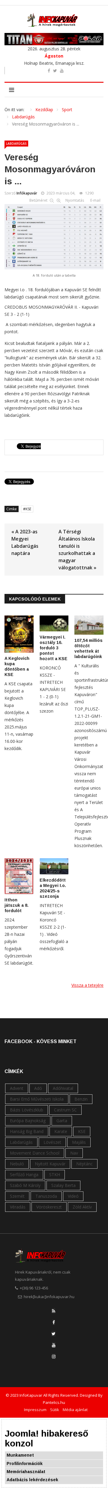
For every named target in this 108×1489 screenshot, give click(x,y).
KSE (28, 509)
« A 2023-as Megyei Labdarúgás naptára (24, 542)
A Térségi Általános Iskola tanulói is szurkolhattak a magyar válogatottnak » (77, 549)
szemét (17, 1196)
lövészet (52, 1142)
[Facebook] (53, 1322)
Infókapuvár (26, 193)
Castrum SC (65, 1110)
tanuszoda (46, 1196)
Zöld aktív (82, 1207)
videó (73, 1196)
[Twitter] (54, 1333)
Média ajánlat (75, 1409)
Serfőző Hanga (24, 1174)
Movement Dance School (34, 1153)
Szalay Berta (63, 1185)
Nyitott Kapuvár (50, 1164)
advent (16, 1088)
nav (74, 1153)
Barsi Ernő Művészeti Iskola (37, 1099)
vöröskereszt (49, 1207)
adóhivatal (63, 1088)
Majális (79, 1142)
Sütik (54, 1409)
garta (61, 1120)
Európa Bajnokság (28, 1120)
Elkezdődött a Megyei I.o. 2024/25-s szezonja (53, 888)
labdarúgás (21, 1142)
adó (38, 1088)
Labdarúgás (16, 143)
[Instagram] (54, 1356)
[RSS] (53, 1311)
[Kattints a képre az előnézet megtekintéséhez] (54, 235)
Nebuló (17, 1164)
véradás (18, 1207)
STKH (54, 1174)
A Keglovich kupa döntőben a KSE (16, 666)
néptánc (84, 1164)
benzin (81, 1099)
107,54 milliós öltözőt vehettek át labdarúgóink (88, 648)
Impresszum (35, 1409)
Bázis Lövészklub (26, 1110)
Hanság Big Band (27, 1131)
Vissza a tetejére (87, 985)
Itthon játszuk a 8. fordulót (16, 905)
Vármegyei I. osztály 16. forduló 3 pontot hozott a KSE (54, 648)
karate (60, 1131)
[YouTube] (54, 1345)
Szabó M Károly (25, 1185)
